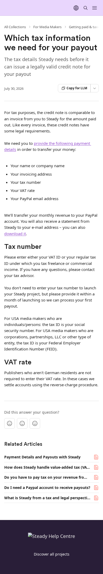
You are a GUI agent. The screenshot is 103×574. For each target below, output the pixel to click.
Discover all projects (51, 554)
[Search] (85, 8)
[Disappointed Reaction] (9, 423)
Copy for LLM (77, 88)
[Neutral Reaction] (22, 423)
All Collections (15, 26)
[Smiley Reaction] (35, 423)
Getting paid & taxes (85, 26)
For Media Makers (47, 26)
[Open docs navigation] (94, 8)
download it (15, 233)
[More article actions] (94, 88)
